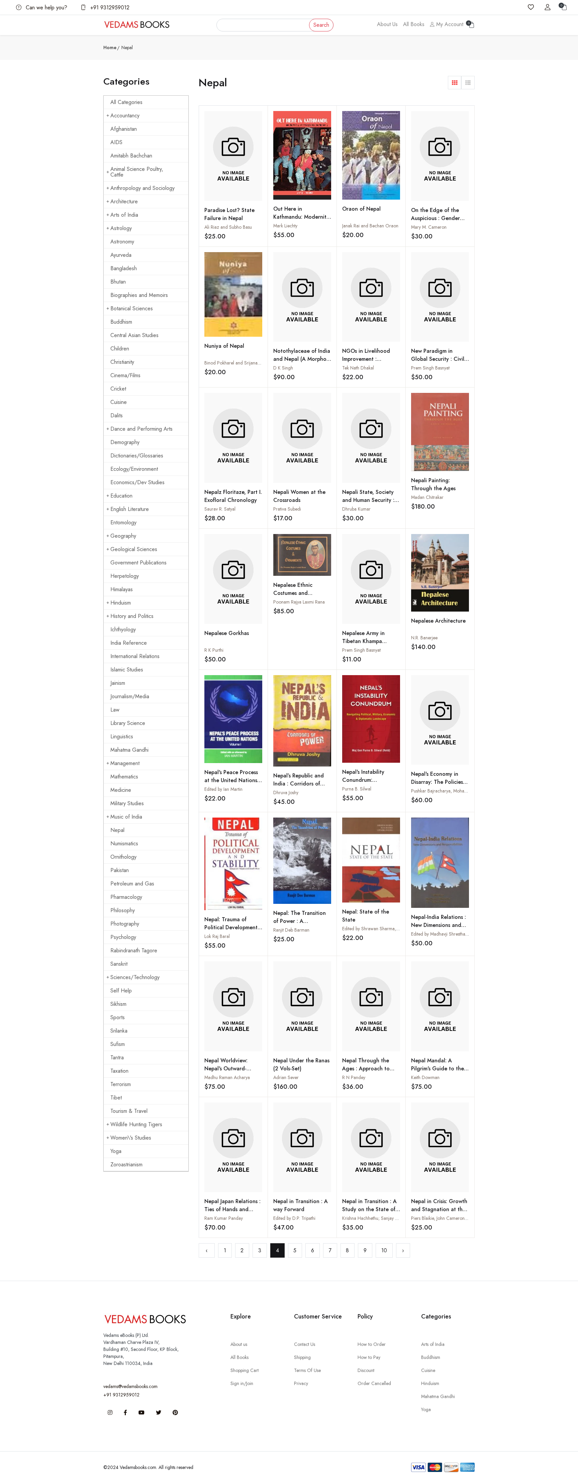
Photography (124, 924)
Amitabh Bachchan (131, 156)
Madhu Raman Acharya (227, 1077)
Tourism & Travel (129, 1111)
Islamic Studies (126, 669)
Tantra (117, 1057)
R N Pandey (353, 1077)
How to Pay (369, 1357)
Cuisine (118, 402)
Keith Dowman (425, 1077)
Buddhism (121, 322)
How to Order (372, 1344)
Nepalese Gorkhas (226, 633)
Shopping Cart (244, 1370)
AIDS (116, 142)
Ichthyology (123, 629)
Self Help (121, 990)
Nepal (117, 830)
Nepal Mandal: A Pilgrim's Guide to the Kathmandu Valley (437, 1068)
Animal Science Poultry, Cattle (136, 172)
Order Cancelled (374, 1383)
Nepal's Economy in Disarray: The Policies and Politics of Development (437, 786)
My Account (449, 24)
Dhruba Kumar (356, 509)
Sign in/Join (241, 1383)
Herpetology (124, 576)
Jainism (117, 683)
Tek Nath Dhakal (358, 367)
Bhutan (118, 282)
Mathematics (124, 776)
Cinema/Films (125, 375)
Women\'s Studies (130, 1138)
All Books (413, 24)
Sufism (117, 1044)
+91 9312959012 (109, 7)
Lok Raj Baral (217, 936)
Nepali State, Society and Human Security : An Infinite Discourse (368, 500)
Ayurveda (120, 255)
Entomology (123, 522)
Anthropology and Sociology (142, 188)
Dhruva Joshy (285, 792)
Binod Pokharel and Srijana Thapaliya (240, 362)
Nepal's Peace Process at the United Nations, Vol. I (231, 780)
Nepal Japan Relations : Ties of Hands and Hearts (232, 1209)
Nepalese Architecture (438, 621)
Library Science (127, 723)
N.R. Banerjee (424, 637)
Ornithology (123, 857)
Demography (124, 442)
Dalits (116, 415)
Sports (117, 1017)
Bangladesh (123, 268)
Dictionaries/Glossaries (136, 455)
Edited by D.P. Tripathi (294, 1218)
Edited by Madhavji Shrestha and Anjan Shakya (456, 934)
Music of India (126, 817)
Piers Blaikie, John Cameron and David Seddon (457, 1218)
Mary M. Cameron (429, 227)
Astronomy (122, 241)
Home (109, 47)
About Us (387, 24)
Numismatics (124, 843)
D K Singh (283, 367)
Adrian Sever (286, 1077)
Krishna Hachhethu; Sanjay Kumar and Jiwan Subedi (392, 1218)
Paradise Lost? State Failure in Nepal (229, 214)
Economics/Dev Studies (137, 482)
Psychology (123, 937)
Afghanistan (123, 129)
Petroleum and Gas (132, 883)
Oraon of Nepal (361, 209)
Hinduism (120, 603)
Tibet (116, 1097)
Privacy (301, 1383)
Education (121, 496)
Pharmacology (126, 897)
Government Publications (138, 562)
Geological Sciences (133, 549)
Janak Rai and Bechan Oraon (370, 225)
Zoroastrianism (126, 1164)
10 (384, 1250)
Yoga (115, 1151)
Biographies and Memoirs (139, 295)
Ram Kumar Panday (223, 1218)
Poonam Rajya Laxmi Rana (299, 602)
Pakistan (119, 870)
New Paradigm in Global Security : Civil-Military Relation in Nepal (438, 363)
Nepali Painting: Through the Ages (433, 484)
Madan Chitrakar (427, 497)
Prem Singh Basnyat (430, 367)
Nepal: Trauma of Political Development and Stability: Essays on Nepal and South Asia (232, 931)
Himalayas (121, 589)
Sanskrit (118, 964)
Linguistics (121, 736)
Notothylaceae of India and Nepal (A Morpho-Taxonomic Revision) (301, 359)
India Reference (128, 643)
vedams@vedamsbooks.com (130, 1386)
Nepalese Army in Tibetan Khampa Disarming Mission (363, 641)
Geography (123, 536)
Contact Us (304, 1344)
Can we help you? (45, 7)
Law (114, 710)
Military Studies (127, 803)
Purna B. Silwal (356, 788)
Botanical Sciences (131, 308)
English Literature (129, 509)
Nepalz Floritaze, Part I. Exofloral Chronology (233, 496)
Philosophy (122, 910)
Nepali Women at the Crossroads (299, 496)
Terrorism (120, 1084)
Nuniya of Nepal (224, 346)
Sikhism (118, 1004)
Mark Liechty (285, 225)
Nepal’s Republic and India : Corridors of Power (298, 784)
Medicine (120, 790)
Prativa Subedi (287, 509)
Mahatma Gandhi (129, 750)
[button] (454, 82)
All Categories (126, 102)
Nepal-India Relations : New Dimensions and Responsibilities (438, 925)
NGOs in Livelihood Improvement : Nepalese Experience (367, 359)
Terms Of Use (307, 1370)
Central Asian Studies (134, 335)
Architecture (124, 201)
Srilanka (118, 1031)
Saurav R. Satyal (219, 509)
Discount (366, 1370)
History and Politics (132, 616)
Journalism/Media (129, 696)
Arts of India (124, 215)
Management (124, 763)
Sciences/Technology (135, 977)
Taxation (119, 1071)
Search (321, 25)
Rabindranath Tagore (133, 950)
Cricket (118, 389)
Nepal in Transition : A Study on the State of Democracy (369, 1209)
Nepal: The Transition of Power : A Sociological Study (299, 921)
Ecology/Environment (134, 469)
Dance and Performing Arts (141, 429)
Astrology (121, 228)
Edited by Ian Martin (223, 789)
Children (119, 348)
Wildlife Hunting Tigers (136, 1124)
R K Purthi (213, 650)
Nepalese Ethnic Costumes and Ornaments (292, 593)
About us (238, 1344)
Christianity (122, 362)
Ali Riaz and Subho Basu (228, 227)
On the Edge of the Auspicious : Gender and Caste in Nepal (435, 218)
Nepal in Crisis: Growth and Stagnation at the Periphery (439, 1209)
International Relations (135, 656)
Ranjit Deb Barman (291, 930)
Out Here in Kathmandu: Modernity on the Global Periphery (301, 221)
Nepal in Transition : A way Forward (300, 1205)
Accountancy (124, 115)
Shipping (302, 1357)
